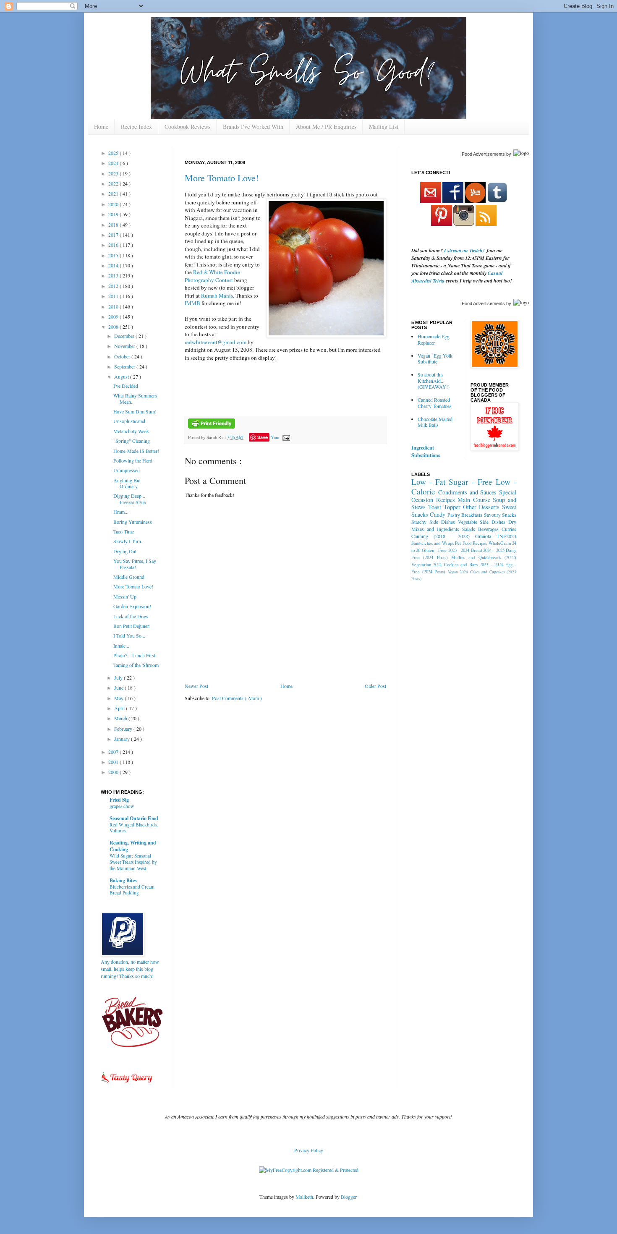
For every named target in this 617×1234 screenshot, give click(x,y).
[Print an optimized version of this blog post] (211, 427)
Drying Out (124, 551)
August (122, 376)
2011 (114, 296)
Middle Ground (128, 576)
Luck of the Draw (131, 616)
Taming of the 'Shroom (136, 664)
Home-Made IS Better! (136, 450)
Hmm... (120, 511)
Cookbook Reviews (187, 127)
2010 (114, 306)
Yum (275, 437)
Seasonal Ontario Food (134, 818)
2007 (114, 751)
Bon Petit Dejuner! (132, 625)
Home (101, 127)
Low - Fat (428, 481)
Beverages (488, 528)
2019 (114, 214)
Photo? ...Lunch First (134, 655)
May (119, 698)
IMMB (192, 303)
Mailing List (383, 127)
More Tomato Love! (222, 178)
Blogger (348, 1196)
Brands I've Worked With (253, 127)
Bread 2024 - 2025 (488, 550)
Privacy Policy (308, 1150)
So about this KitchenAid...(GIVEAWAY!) (434, 380)
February (123, 728)
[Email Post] (285, 437)
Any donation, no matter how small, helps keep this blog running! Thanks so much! (130, 968)
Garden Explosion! (132, 606)
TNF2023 (506, 536)
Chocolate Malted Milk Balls (435, 422)
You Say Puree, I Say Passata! (134, 563)
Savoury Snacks (500, 514)
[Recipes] (127, 1084)
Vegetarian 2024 (426, 564)
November (125, 345)
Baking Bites (123, 880)
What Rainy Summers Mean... (135, 398)
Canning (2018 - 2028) (440, 536)
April (120, 708)
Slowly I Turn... (129, 541)
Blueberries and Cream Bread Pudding (132, 890)
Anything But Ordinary (127, 483)
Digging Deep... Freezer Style (129, 498)
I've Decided (125, 385)
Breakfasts (471, 514)
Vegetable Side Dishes (482, 521)
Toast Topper (444, 507)
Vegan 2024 (458, 572)
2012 (114, 285)
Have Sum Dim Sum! (135, 411)
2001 (114, 761)
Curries (509, 528)
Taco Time (123, 531)
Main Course (474, 500)
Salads (468, 528)
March (121, 718)
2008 (114, 326)
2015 (114, 255)
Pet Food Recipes (471, 543)
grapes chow (122, 806)
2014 (114, 265)
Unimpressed (126, 470)
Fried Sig (119, 799)
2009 (114, 316)
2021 (114, 193)
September (125, 366)
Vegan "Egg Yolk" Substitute (436, 358)
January (122, 738)
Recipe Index (136, 127)
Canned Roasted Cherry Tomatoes (435, 402)
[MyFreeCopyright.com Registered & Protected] (308, 1169)
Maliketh (304, 1196)
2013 (114, 275)
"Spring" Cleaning (131, 440)
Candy (437, 514)
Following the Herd (132, 460)
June (119, 687)
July (119, 677)
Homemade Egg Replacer (434, 339)
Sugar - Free (470, 481)
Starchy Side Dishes (433, 521)
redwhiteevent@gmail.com (215, 342)
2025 (114, 152)
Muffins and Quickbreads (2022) (483, 557)
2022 (114, 183)
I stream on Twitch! (464, 250)
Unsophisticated (129, 421)
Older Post (375, 685)
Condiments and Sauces (467, 492)
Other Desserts (481, 507)
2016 (114, 244)
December (125, 335)
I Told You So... (129, 635)
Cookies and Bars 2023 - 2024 (473, 564)
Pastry (453, 514)
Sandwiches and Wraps (432, 543)
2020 (114, 204)
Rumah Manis (217, 295)
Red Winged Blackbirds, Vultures (134, 827)
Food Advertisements (483, 154)
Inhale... (121, 645)
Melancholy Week (131, 431)
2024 (114, 162)
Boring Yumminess (132, 521)
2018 (114, 224)
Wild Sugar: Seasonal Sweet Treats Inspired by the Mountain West (133, 861)
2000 (114, 772)
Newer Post (196, 685)
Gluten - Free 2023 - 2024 (446, 550)
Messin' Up (124, 596)
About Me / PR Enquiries (326, 127)
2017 (114, 234)
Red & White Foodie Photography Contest (212, 275)
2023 (114, 173)
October (122, 356)
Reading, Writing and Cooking (133, 846)
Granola (483, 536)
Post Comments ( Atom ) (237, 698)
